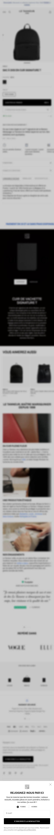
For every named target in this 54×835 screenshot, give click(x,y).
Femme (23, 807)
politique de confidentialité (27, 830)
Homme (34, 807)
